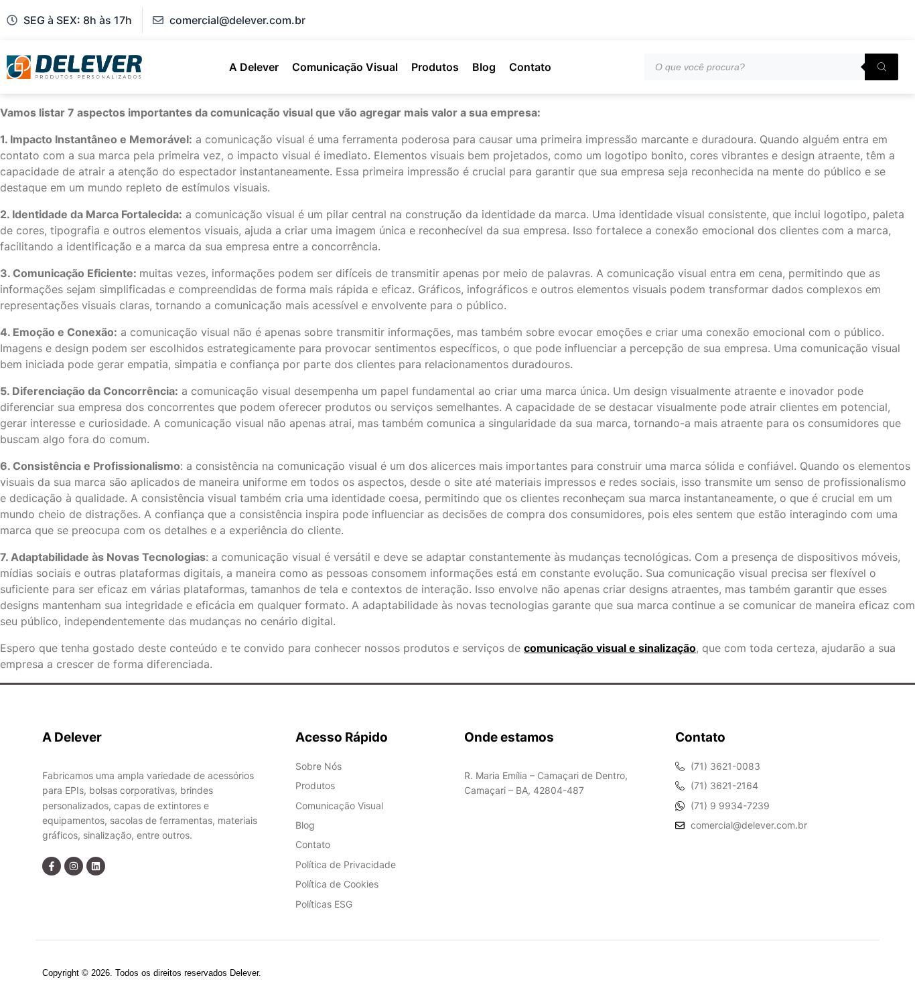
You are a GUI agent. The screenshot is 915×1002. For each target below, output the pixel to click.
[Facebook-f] (51, 866)
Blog (484, 67)
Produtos (435, 67)
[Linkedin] (95, 866)
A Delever (254, 67)
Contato (530, 67)
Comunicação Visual (345, 67)
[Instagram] (73, 866)
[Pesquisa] (881, 67)
